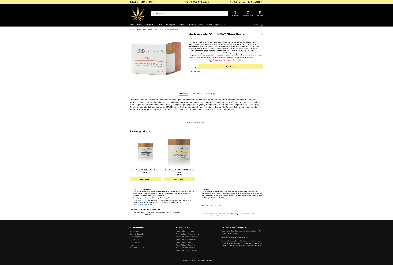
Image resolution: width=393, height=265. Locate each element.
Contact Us (134, 239)
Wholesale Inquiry (137, 248)
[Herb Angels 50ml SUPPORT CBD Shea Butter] (179, 151)
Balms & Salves (148, 29)
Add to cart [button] (145, 179)
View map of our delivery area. (143, 204)
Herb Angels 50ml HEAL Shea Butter (145, 170)
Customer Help (248, 15)
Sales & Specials (137, 234)
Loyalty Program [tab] (197, 93)
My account (235, 15)
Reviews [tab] (210, 93)
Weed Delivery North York (186, 251)
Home (132, 29)
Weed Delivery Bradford (185, 245)
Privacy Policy (135, 242)
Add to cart (230, 66)
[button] (258, 25)
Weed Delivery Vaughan (185, 248)
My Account (134, 231)
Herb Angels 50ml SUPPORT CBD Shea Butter (179, 171)
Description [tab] (183, 93)
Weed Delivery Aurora (185, 242)
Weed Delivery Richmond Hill (188, 234)
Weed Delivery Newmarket (186, 237)
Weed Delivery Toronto (185, 231)
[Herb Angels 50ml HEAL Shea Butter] (262, 34)
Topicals (138, 29)
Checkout (260, 15)
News (132, 245)
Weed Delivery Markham (186, 239)
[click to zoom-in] (156, 58)
